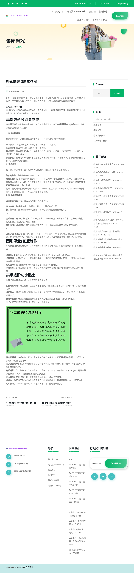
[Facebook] (8, 3)
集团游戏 (103, 11)
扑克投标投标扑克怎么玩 (104, 172)
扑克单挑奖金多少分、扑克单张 (107, 231)
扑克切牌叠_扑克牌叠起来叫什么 (107, 239)
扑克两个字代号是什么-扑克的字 (21, 404)
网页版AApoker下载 (76, 11)
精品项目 (92, 11)
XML (71, 459)
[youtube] (22, 3)
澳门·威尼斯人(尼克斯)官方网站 (77, 551)
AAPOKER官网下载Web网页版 (77, 491)
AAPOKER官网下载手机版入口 (77, 474)
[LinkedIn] (26, 3)
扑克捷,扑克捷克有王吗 (103, 164)
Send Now (116, 463)
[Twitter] (13, 3)
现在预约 (120, 16)
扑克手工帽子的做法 (102, 180)
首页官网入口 (58, 11)
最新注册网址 (83, 20)
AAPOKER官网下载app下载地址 (77, 500)
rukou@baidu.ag (122, 4)
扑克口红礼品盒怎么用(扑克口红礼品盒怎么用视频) (57, 404)
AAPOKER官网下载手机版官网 (77, 483)
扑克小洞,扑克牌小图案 (103, 196)
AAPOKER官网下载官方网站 (77, 466)
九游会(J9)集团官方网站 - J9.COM (77, 531)
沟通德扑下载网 (99, 20)
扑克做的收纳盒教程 (102, 247)
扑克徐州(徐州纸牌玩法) (103, 188)
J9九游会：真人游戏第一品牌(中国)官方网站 (77, 541)
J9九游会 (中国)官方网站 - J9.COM (77, 522)
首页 (8, 47)
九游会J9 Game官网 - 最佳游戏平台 (77, 514)
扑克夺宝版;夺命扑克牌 (103, 204)
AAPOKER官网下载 (25, 567)
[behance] (17, 3)
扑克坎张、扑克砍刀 (102, 212)
